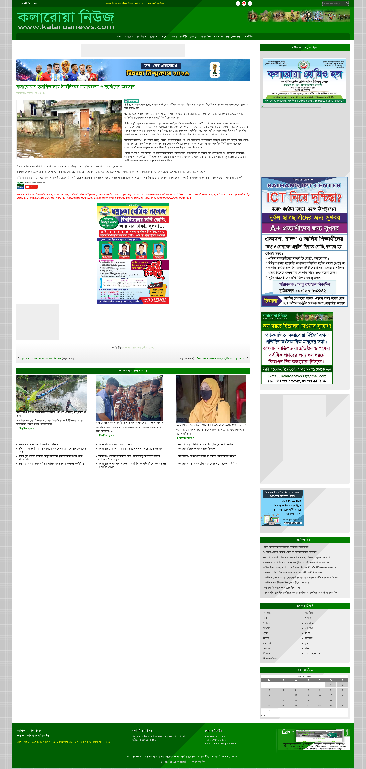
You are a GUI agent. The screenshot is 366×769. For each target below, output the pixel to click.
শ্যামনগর (267, 629)
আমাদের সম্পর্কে (134, 757)
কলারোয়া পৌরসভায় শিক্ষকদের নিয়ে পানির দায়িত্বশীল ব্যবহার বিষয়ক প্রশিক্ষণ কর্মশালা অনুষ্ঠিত (129, 458)
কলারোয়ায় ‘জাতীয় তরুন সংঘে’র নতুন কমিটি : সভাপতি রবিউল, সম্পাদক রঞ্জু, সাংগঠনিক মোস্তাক (132, 465)
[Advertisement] (133, 50)
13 (308, 696)
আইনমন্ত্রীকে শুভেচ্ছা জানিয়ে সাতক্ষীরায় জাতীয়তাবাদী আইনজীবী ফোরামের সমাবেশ (300, 568)
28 (319, 706)
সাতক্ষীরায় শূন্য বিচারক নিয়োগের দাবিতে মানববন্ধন (286, 583)
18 (283, 701)
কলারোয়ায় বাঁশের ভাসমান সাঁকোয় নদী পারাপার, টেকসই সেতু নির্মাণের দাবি (296, 558)
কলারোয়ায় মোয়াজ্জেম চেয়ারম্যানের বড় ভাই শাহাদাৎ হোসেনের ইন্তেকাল (130, 448)
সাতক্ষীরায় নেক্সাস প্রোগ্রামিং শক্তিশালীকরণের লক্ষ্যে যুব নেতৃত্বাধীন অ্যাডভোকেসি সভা (300, 578)
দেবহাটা (266, 624)
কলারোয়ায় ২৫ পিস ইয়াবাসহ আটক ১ (115, 444)
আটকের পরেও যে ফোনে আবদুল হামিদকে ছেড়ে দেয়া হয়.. (220, 358)
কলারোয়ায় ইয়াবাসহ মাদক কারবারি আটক (197, 448)
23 (342, 701)
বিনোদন (266, 654)
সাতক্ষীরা (140, 36)
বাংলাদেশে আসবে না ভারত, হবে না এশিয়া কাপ (40, 358)
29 (331, 706)
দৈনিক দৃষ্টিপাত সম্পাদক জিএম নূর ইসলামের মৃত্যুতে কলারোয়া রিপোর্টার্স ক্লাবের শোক (50, 458)
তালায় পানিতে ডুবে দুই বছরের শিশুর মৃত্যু (281, 588)
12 (296, 696)
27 (308, 706)
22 (331, 701)
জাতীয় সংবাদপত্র (188, 757)
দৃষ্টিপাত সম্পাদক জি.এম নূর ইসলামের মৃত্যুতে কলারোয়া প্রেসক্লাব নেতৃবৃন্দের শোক (52, 450)
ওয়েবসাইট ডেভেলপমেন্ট (209, 757)
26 (296, 706)
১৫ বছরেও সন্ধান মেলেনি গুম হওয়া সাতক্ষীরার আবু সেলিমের (290, 553)
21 (319, 701)
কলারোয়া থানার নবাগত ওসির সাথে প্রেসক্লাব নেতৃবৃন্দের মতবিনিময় (207, 463)
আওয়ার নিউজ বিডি (25, 743)
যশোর (152, 36)
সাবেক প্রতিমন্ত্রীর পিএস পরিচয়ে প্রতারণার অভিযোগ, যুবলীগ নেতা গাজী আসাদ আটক (300, 593)
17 (269, 701)
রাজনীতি (183, 36)
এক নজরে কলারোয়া (170, 757)
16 (342, 696)
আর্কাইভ (249, 36)
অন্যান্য (217, 36)
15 (331, 696)
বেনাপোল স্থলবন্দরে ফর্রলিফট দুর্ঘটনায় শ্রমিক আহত (285, 548)
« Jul (263, 716)
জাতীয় (174, 36)
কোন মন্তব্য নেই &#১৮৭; (143, 347)
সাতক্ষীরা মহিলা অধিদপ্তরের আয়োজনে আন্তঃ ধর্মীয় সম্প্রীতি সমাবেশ (292, 573)
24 (269, 706)
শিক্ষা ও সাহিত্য (270, 659)
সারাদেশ (164, 36)
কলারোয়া (129, 36)
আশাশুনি (309, 619)
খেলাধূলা (194, 36)
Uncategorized (313, 654)
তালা (265, 619)
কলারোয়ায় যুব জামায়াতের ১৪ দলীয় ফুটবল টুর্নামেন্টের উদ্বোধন (205, 444)
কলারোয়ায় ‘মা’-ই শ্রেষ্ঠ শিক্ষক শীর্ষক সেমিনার (38, 444)
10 (269, 696)
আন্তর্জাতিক (206, 36)
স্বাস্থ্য (307, 649)
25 (283, 706)
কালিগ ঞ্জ (309, 629)
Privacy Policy (229, 757)
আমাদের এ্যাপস (151, 757)
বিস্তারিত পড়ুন (25, 428)
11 (283, 696)
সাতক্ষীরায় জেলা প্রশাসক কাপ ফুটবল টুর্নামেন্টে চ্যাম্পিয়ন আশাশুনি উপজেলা (296, 563)
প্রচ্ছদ (119, 36)
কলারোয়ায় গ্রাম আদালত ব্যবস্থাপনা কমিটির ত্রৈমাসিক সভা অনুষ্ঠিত (207, 456)
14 (319, 696)
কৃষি (306, 644)
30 (342, 706)
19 (296, 701)
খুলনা (265, 634)
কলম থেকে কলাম (234, 36)
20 (308, 701)
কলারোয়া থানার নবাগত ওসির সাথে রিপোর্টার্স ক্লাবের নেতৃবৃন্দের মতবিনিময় (51, 463)
